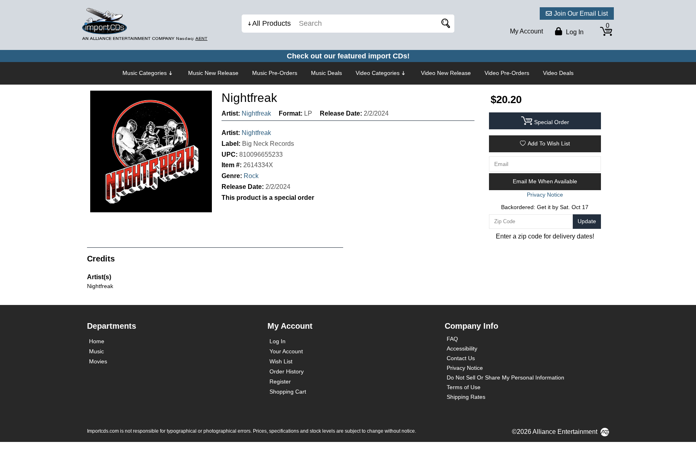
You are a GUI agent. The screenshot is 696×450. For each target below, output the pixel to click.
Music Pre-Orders (274, 73)
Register (280, 381)
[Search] (444, 24)
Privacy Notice (465, 368)
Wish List (280, 361)
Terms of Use (464, 387)
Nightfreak (256, 113)
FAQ (452, 339)
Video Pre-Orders (507, 73)
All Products (271, 23)
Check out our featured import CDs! (348, 56)
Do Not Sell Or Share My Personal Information (505, 377)
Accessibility (462, 348)
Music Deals (326, 73)
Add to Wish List (549, 143)
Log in (574, 32)
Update (587, 221)
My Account (526, 31)
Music (96, 351)
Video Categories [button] (378, 73)
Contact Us (461, 358)
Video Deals (558, 73)
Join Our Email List (581, 13)
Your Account (286, 351)
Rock (251, 175)
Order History (286, 371)
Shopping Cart (287, 391)
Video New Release (446, 73)
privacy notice (545, 194)
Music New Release (213, 73)
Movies (98, 361)
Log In (277, 341)
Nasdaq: (191, 38)
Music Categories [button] (144, 73)
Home (96, 341)
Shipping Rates (466, 397)
